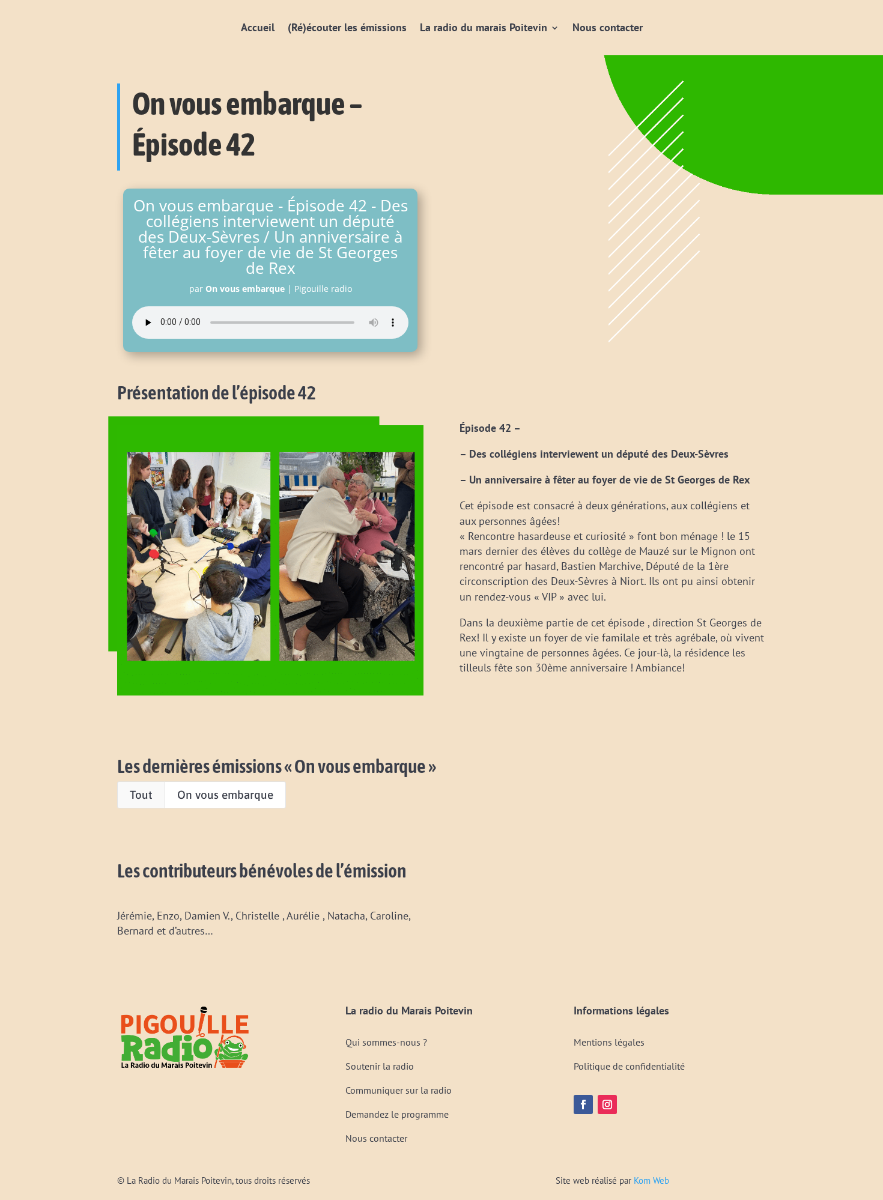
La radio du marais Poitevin (483, 27)
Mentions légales (609, 1042)
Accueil (258, 27)
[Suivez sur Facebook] (583, 1104)
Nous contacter (607, 27)
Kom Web (651, 1180)
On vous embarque (225, 794)
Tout (141, 794)
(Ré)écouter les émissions (347, 27)
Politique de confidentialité (629, 1066)
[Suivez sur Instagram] (607, 1104)
